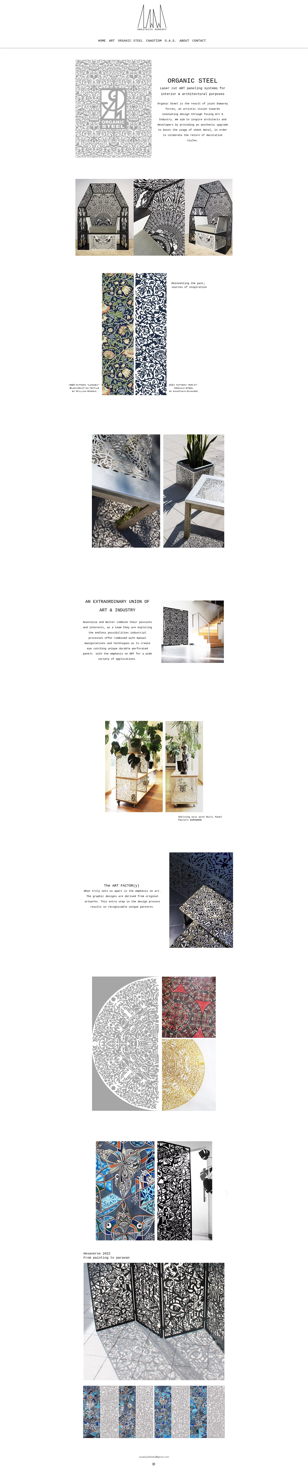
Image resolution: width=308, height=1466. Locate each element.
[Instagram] (153, 1464)
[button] (133, 335)
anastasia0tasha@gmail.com (154, 1456)
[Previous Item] (81, 1193)
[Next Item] (227, 1193)
